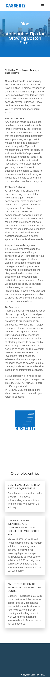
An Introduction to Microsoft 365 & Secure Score (24, 587)
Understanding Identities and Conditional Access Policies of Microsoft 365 (23, 527)
